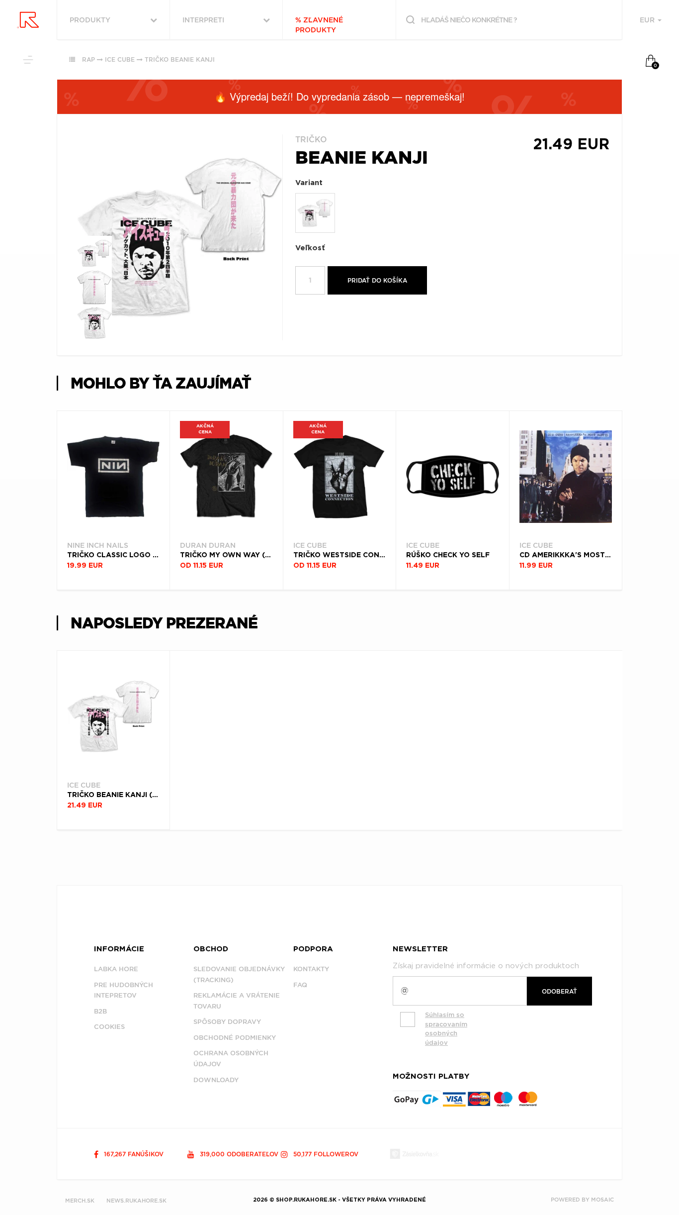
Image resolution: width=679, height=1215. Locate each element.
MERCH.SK (79, 1200)
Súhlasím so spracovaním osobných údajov (446, 1028)
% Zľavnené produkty (319, 25)
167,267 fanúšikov (133, 1154)
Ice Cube (120, 59)
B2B (100, 1011)
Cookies (109, 1026)
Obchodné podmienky (234, 1037)
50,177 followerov (324, 1154)
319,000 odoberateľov (238, 1154)
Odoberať (559, 991)
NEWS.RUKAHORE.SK (136, 1200)
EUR (648, 20)
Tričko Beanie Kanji (180, 59)
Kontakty (311, 969)
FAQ (300, 985)
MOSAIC (602, 1199)
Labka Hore (116, 969)
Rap (88, 59)
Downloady (216, 1080)
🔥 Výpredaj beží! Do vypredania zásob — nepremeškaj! (339, 96)
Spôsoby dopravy (227, 1021)
